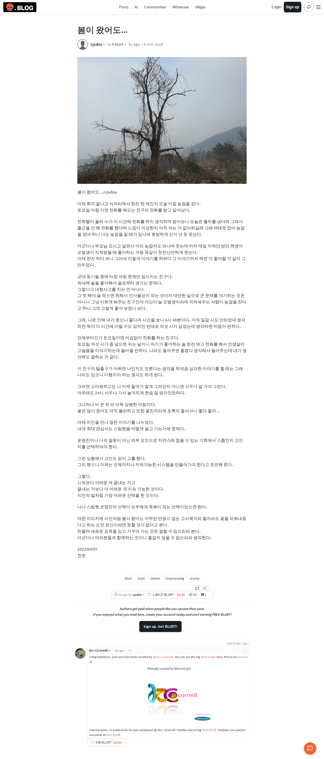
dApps (200, 6)
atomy (194, 578)
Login (276, 7)
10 (194, 594)
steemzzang (174, 578)
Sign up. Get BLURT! (160, 626)
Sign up (292, 7)
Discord (112, 735)
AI (136, 6)
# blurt (118, 44)
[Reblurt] (197, 588)
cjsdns (96, 44)
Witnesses (180, 6)
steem (155, 578)
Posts (123, 6)
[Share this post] (205, 588)
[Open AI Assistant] (310, 748)
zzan (141, 578)
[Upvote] (149, 595)
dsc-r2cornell (98, 650)
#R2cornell (208, 657)
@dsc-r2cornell (163, 657)
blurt (128, 578)
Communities (155, 6)
